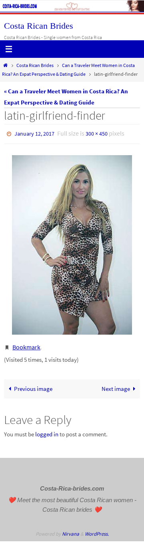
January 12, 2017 (34, 133)
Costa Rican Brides (38, 26)
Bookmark (26, 344)
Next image (116, 385)
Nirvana (70, 529)
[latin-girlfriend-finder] (72, 243)
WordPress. (97, 529)
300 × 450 (97, 133)
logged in (46, 430)
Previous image (33, 385)
